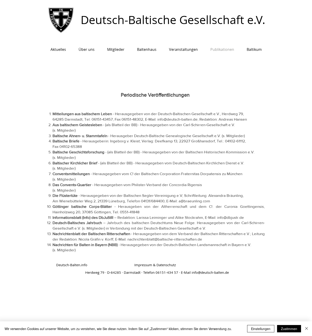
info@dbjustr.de (230, 217)
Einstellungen (260, 328)
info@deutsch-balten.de (210, 272)
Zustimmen (289, 328)
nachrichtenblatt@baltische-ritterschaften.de (164, 239)
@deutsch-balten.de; (181, 119)
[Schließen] (306, 328)
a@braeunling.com (194, 201)
